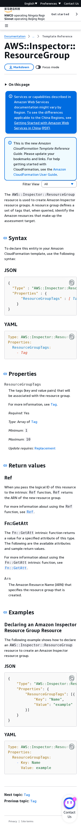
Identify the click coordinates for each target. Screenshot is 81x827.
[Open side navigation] (6, 25)
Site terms (27, 821)
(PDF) (46, 128)
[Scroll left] (48, 14)
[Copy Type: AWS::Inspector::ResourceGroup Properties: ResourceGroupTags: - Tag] (71, 337)
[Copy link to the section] (5, 238)
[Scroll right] (76, 14)
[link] (57, 36)
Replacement (45, 448)
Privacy (13, 821)
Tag (76, 299)
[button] (17, 84)
